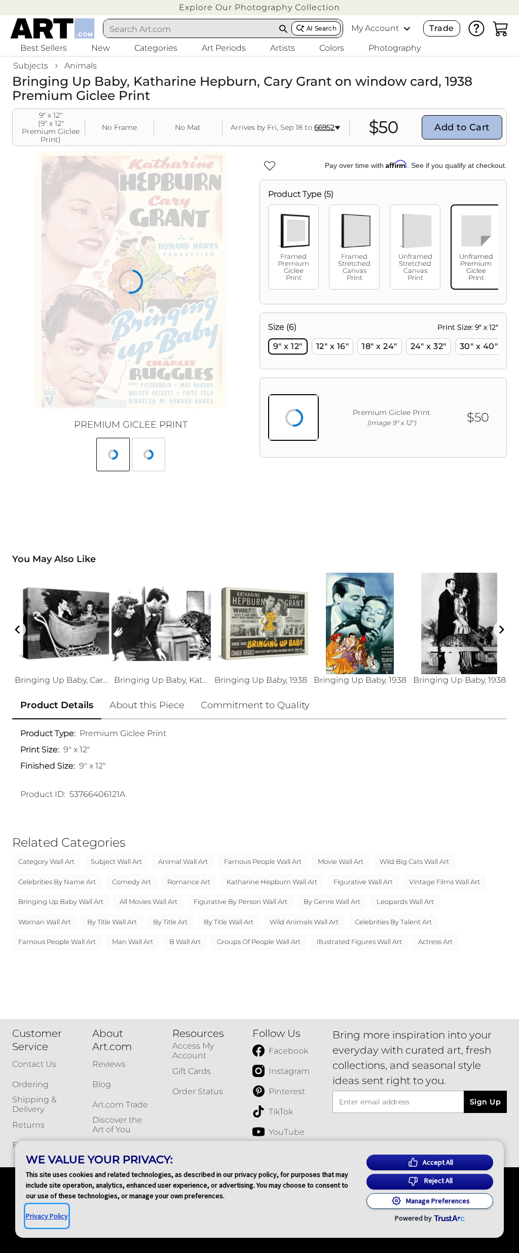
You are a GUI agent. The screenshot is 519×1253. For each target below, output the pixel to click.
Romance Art (188, 882)
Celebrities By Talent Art (393, 922)
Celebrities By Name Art (57, 882)
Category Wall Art (46, 861)
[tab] (293, 247)
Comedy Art (131, 882)
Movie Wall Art (340, 861)
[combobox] (189, 29)
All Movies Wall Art (148, 901)
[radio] (288, 346)
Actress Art (435, 941)
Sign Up (485, 1101)
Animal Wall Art (183, 861)
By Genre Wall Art (332, 901)
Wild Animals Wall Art (304, 922)
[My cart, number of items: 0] (501, 28)
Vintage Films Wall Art (444, 882)
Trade (441, 28)
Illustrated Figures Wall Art (359, 941)
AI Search (322, 28)
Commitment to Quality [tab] (255, 705)
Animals (80, 66)
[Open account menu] (407, 28)
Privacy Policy (47, 1216)
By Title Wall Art (112, 922)
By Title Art (170, 922)
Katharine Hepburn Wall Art (272, 882)
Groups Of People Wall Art (259, 941)
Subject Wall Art (116, 861)
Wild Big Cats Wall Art (414, 861)
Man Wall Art (132, 941)
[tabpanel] (383, 385)
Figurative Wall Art (363, 882)
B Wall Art (185, 941)
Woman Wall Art (44, 922)
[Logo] (52, 28)
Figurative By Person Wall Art (240, 901)
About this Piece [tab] (146, 705)
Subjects (30, 66)
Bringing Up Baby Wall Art (60, 901)
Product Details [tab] (56, 705)
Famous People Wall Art (263, 861)
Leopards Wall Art (405, 901)
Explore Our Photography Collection (259, 7)
